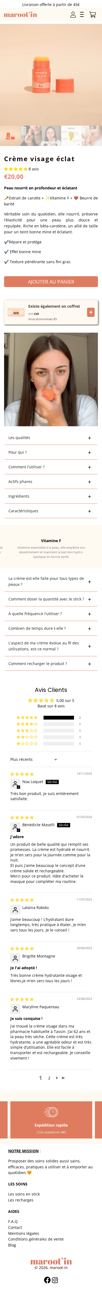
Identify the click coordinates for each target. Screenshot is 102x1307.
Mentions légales (23, 1233)
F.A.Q (13, 1221)
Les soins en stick (24, 1194)
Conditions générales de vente (36, 1239)
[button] (16, 168)
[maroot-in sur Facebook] (48, 1279)
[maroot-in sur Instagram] (55, 1279)
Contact (15, 1227)
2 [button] (49, 1077)
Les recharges (20, 1200)
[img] (22, 774)
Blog (12, 1245)
